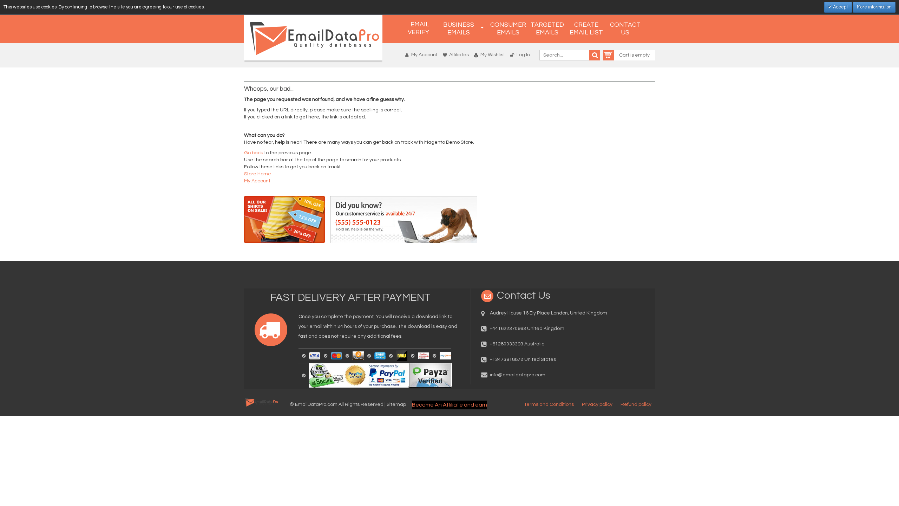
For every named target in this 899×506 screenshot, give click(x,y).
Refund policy (636, 404)
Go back (253, 152)
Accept (840, 7)
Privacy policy (597, 404)
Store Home (257, 173)
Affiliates (459, 54)
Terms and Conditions (549, 404)
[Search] (594, 55)
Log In (523, 54)
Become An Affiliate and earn (449, 405)
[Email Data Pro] (313, 37)
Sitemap (396, 404)
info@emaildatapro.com (517, 374)
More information (874, 7)
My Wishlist (492, 54)
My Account (424, 54)
